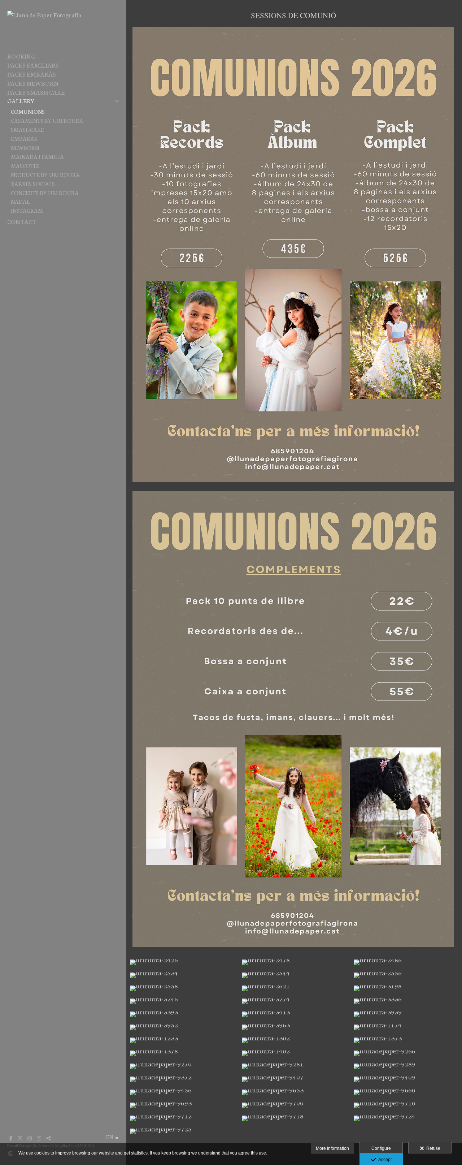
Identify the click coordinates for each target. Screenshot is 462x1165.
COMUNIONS (28, 111)
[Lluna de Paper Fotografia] (44, 14)
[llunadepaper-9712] (182, 1118)
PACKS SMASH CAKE (36, 91)
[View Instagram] (29, 1138)
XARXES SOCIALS (33, 183)
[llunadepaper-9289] (406, 1066)
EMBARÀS (24, 138)
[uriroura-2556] (406, 975)
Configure (381, 1148)
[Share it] (48, 1138)
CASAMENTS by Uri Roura (47, 120)
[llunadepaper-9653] (294, 1092)
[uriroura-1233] (182, 1040)
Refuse (432, 1148)
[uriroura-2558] (182, 988)
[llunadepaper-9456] (182, 1092)
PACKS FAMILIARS (33, 64)
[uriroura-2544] (294, 975)
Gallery (21, 100)
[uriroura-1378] (182, 1053)
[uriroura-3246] (182, 1001)
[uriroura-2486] (406, 962)
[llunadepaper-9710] (406, 1105)
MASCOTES (25, 165)
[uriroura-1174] (406, 1027)
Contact (21, 221)
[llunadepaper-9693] (182, 1105)
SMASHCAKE (27, 129)
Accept (384, 1159)
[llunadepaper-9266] (406, 1053)
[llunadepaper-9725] (182, 1131)
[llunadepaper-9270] (182, 1066)
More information (332, 1148)
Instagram (27, 210)
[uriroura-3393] (182, 1014)
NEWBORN (25, 147)
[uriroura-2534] (182, 975)
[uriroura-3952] (182, 1027)
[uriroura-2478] (294, 962)
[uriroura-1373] (406, 1040)
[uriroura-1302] (294, 1040)
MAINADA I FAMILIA (37, 156)
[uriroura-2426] (182, 962)
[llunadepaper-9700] (294, 1105)
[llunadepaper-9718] (294, 1118)
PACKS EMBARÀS (31, 73)
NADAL (20, 201)
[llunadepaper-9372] (182, 1079)
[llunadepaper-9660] (406, 1092)
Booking (21, 55)
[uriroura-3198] (406, 988)
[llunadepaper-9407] (294, 1079)
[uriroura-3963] (294, 1027)
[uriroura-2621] (294, 988)
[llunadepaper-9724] (406, 1118)
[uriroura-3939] (406, 1014)
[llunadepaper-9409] (406, 1079)
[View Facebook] (10, 1138)
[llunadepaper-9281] (294, 1066)
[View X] (20, 1138)
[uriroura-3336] (406, 1001)
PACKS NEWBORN (32, 82)
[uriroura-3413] (294, 1014)
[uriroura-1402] (294, 1053)
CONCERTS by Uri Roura (45, 193)
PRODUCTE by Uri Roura (45, 174)
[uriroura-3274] (294, 1001)
